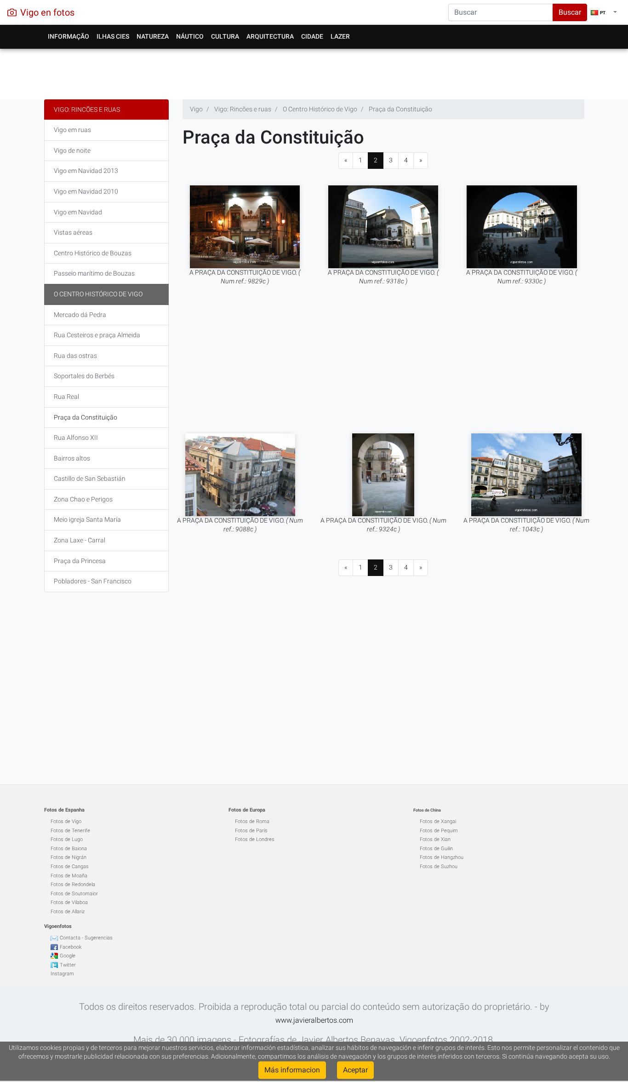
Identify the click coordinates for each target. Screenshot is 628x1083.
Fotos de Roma (252, 821)
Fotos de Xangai (438, 821)
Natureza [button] (153, 36)
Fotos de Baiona (69, 849)
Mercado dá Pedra (80, 314)
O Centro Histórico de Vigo (98, 294)
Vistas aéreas (73, 232)
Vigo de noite (72, 150)
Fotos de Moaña (69, 876)
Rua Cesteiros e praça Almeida (97, 335)
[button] (604, 12)
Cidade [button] (312, 36)
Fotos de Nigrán (68, 857)
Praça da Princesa (80, 561)
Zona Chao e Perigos (83, 499)
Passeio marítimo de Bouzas (94, 273)
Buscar (570, 12)
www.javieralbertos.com (314, 1020)
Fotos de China (427, 810)
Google (67, 956)
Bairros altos (72, 458)
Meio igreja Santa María (87, 519)
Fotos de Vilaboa (69, 902)
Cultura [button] (225, 36)
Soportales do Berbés (84, 376)
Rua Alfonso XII (76, 437)
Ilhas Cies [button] (113, 36)
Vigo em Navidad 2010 (86, 191)
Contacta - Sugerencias (86, 938)
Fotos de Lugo (67, 839)
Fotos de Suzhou (438, 867)
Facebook (70, 947)
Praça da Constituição (85, 417)
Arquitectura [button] (270, 36)
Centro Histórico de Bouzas (92, 253)
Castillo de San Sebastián (90, 478)
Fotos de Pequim (439, 831)
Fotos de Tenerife (70, 831)
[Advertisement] (314, 71)
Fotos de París (251, 831)
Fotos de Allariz (68, 912)
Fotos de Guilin (436, 849)
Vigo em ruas (72, 129)
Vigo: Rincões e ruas (87, 109)
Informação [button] (68, 36)
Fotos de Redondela (73, 884)
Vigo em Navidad (78, 212)
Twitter (68, 965)
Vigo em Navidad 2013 (86, 170)
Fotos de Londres (254, 839)
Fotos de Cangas (70, 867)
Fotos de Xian (435, 839)
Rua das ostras (75, 355)
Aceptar (355, 1070)
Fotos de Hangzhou (441, 857)
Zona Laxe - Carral (79, 540)
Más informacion (292, 1070)
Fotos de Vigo (66, 821)
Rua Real (66, 396)
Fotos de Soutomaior (74, 894)
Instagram (62, 974)
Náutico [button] (190, 36)
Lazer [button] (340, 36)
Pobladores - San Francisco (92, 581)
